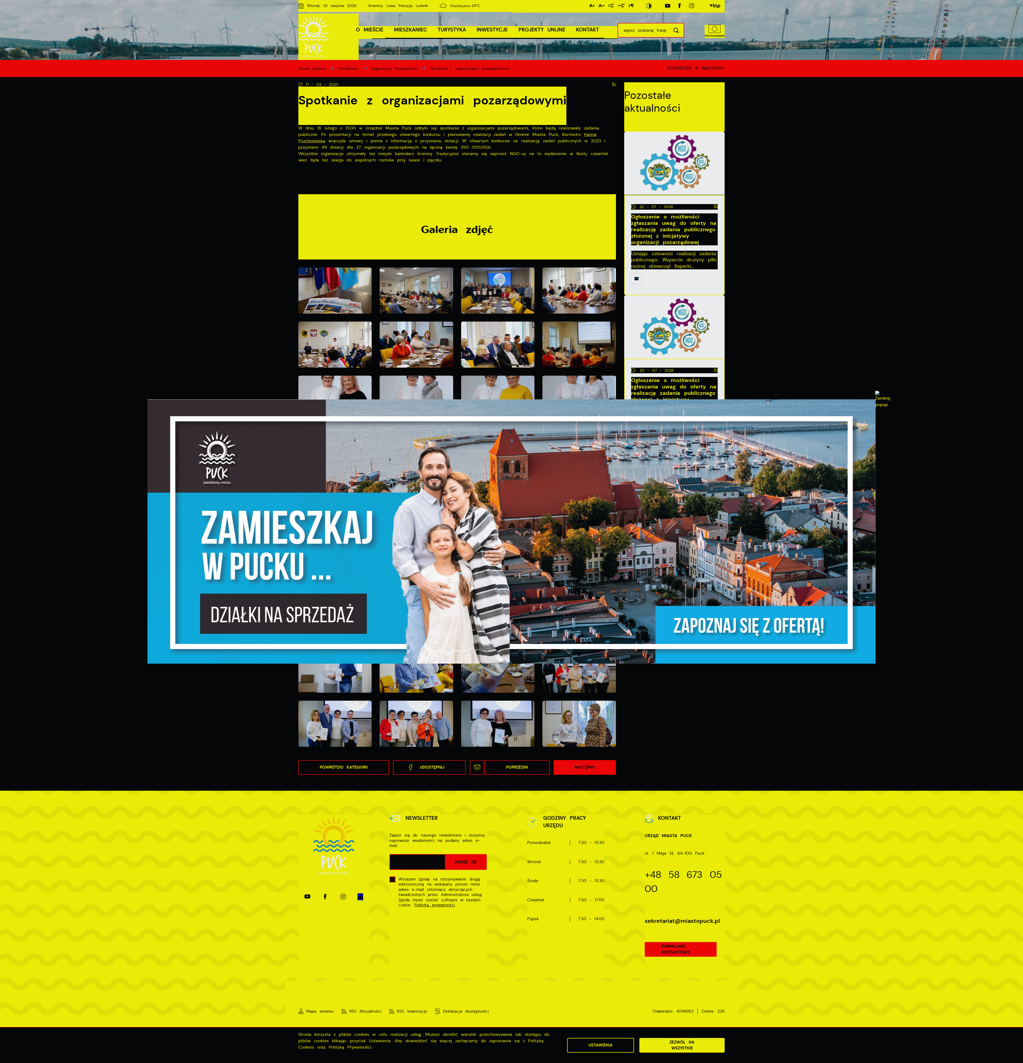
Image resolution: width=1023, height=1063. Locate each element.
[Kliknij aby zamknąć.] (882, 399)
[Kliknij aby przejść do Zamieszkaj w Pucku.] (512, 531)
